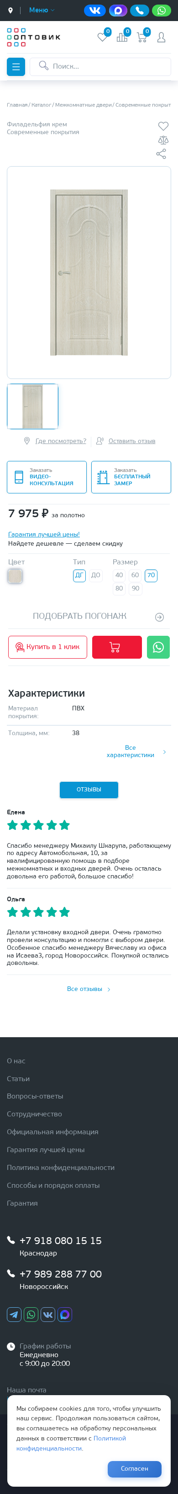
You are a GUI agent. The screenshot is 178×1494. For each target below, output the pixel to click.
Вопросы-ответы (35, 1096)
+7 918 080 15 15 (61, 1241)
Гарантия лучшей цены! (44, 534)
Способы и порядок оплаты (53, 1186)
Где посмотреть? (61, 441)
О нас (16, 1061)
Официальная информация (53, 1132)
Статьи (18, 1079)
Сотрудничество (34, 1114)
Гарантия (22, 1203)
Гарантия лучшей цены (45, 1150)
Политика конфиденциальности (61, 1168)
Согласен (134, 1469)
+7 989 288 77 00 (61, 1275)
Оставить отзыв (132, 441)
